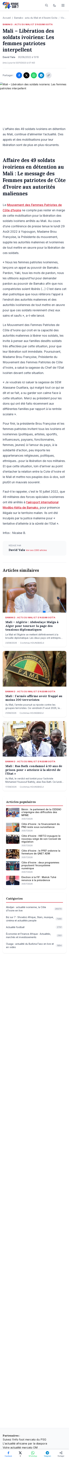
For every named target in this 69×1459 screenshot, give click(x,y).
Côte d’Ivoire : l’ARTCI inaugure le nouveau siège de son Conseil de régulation (41, 838)
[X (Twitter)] (26, 75)
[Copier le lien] (49, 75)
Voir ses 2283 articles (36, 550)
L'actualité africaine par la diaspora (25, 1443)
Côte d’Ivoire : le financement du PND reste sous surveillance (40, 825)
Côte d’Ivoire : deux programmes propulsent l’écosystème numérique (40, 865)
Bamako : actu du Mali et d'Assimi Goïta (35, 17)
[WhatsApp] (34, 75)
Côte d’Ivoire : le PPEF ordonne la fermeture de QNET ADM (40, 852)
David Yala (17, 550)
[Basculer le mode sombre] (55, 5)
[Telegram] (41, 75)
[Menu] (63, 5)
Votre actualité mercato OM (20, 1447)
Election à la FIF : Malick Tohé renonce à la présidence (38, 879)
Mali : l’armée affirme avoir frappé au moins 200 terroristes (33, 698)
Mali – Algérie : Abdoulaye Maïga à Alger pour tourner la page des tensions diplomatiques (31, 625)
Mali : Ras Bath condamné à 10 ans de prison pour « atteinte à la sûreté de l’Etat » (33, 769)
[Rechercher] (47, 5)
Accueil (7, 17)
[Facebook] (19, 75)
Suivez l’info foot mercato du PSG (24, 1439)
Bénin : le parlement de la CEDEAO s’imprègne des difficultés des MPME (41, 812)
